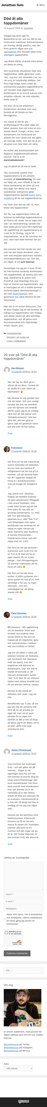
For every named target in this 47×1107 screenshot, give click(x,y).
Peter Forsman (19, 613)
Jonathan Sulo (12, 5)
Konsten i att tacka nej (18, 337)
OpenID (22, 294)
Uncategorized (14, 333)
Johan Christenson (21, 750)
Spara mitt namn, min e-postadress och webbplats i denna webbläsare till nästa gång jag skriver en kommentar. (24, 919)
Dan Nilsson (17, 368)
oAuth (15, 294)
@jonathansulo (11, 1044)
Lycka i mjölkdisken (16, 341)
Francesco (16, 447)
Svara (10, 433)
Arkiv (6, 1064)
